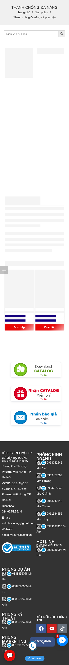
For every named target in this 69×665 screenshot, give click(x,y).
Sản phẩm (41, 12)
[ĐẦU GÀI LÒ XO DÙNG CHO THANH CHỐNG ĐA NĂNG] (19, 289)
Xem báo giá (15, 318)
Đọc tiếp (19, 327)
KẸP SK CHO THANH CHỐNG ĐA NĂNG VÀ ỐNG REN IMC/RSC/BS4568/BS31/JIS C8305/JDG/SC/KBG (50, 312)
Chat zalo (34, 658)
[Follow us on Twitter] (3, 557)
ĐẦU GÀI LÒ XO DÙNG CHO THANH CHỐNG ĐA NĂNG (19, 312)
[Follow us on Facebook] (10, 557)
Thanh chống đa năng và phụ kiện (34, 17)
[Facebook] (41, 628)
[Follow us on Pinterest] (16, 557)
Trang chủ (24, 12)
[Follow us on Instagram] (23, 557)
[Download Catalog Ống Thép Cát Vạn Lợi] (36, 370)
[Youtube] (52, 628)
